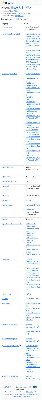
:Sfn (28, 242)
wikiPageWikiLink (9, 74)
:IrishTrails (30, 224)
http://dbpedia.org (23, 13)
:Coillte (29, 97)
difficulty (6, 176)
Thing (16, 11)
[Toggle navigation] (38, 3)
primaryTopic (9, 376)
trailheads (7, 205)
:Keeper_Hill (31, 85)
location (6, 186)
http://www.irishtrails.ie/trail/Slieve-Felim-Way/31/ (33, 66)
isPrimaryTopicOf (9, 339)
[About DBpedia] (7, 3)
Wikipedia (29, 392)
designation (7, 167)
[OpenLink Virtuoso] (9, 387)
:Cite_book (31, 226)
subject (5, 259)
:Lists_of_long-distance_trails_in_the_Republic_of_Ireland (33, 349)
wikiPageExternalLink (11, 34)
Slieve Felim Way (21, 7)
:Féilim (29, 371)
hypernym (7, 294)
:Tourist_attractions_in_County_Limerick (33, 139)
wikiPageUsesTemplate (12, 224)
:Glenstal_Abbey (33, 109)
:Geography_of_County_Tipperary (33, 133)
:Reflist (29, 240)
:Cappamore (31, 362)
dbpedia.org (19, 16)
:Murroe (30, 83)
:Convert (30, 235)
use (4, 219)
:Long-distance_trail (30, 100)
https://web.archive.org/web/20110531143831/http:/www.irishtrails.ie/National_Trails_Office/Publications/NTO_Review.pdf (33, 41)
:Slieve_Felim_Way (33, 340)
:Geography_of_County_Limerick (33, 128)
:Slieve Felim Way (33, 318)
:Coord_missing (32, 238)
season (6, 200)
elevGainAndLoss (9, 181)
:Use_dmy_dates (33, 254)
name (5, 195)
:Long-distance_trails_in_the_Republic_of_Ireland (33, 116)
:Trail (28, 294)
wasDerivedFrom (9, 325)
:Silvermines (31, 111)
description (7, 27)
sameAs (6, 303)
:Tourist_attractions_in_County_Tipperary (33, 146)
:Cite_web (30, 233)
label (5, 299)
